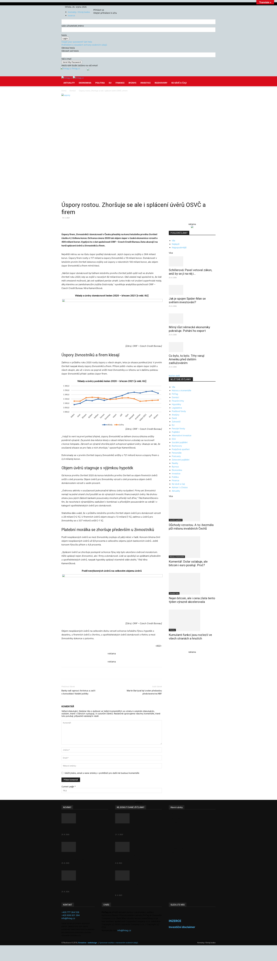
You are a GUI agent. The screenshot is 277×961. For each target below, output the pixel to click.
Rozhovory (161, 82)
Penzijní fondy (178, 428)
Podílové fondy (179, 411)
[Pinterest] (95, 224)
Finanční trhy (178, 401)
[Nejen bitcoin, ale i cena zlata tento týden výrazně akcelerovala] (192, 584)
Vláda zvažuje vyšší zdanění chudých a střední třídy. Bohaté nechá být (136, 887)
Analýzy (175, 414)
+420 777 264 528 (70, 912)
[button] (212, 80)
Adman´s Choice (180, 487)
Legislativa (177, 407)
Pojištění (176, 432)
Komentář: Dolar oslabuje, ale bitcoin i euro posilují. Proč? (188, 563)
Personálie (176, 453)
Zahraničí (176, 421)
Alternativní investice (181, 435)
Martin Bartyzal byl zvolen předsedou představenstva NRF (144, 692)
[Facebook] (98, 6)
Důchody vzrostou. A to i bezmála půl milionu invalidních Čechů (191, 526)
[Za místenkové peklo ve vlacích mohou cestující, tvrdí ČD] (138, 847)
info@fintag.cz (68, 918)
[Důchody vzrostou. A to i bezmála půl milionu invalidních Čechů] (192, 510)
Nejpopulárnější (179, 247)
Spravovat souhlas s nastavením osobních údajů (118, 942)
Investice (145, 82)
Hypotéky (176, 404)
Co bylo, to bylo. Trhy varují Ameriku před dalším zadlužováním (186, 359)
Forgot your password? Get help (76, 41)
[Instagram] (100, 6)
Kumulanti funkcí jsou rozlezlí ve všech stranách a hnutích (190, 636)
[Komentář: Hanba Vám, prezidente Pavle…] (138, 818)
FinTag (175, 394)
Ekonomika (85, 82)
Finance (120, 82)
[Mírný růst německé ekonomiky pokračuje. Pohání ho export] (192, 318)
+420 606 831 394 (70, 915)
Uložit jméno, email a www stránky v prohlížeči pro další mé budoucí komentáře (101, 773)
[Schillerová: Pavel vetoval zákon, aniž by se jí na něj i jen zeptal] (192, 261)
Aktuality (69, 82)
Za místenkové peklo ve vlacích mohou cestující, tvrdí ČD (136, 857)
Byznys (132, 82)
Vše (173, 240)
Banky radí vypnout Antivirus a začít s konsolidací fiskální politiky (78, 692)
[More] (115, 224)
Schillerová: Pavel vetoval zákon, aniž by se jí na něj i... (190, 271)
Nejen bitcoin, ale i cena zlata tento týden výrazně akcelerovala (192, 600)
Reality (175, 463)
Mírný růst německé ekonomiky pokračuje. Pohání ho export (189, 328)
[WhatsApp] (101, 224)
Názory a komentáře (181, 390)
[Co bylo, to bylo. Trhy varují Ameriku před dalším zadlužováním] (192, 347)
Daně (174, 418)
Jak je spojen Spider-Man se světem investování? (187, 300)
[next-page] (171, 648)
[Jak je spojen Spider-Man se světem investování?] (192, 290)
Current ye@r (68, 786)
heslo (64, 35)
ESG (174, 439)
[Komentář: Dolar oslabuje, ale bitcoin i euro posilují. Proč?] (192, 547)
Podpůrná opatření (180, 449)
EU (110, 82)
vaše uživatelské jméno (72, 25)
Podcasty (176, 456)
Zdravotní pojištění (180, 459)
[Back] (107, 6)
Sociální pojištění (179, 442)
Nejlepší (175, 244)
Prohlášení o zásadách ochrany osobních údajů (84, 44)
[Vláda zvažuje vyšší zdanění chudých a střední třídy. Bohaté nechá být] (138, 875)
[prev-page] (169, 648)
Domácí (73, 90)
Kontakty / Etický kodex (79, 12)
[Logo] (67, 77)
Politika (100, 82)
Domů (63, 90)
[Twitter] (102, 6)
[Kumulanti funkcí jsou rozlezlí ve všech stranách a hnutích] (192, 620)
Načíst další (174, 375)
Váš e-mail (66, 58)
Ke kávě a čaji (179, 82)
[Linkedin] (108, 224)
